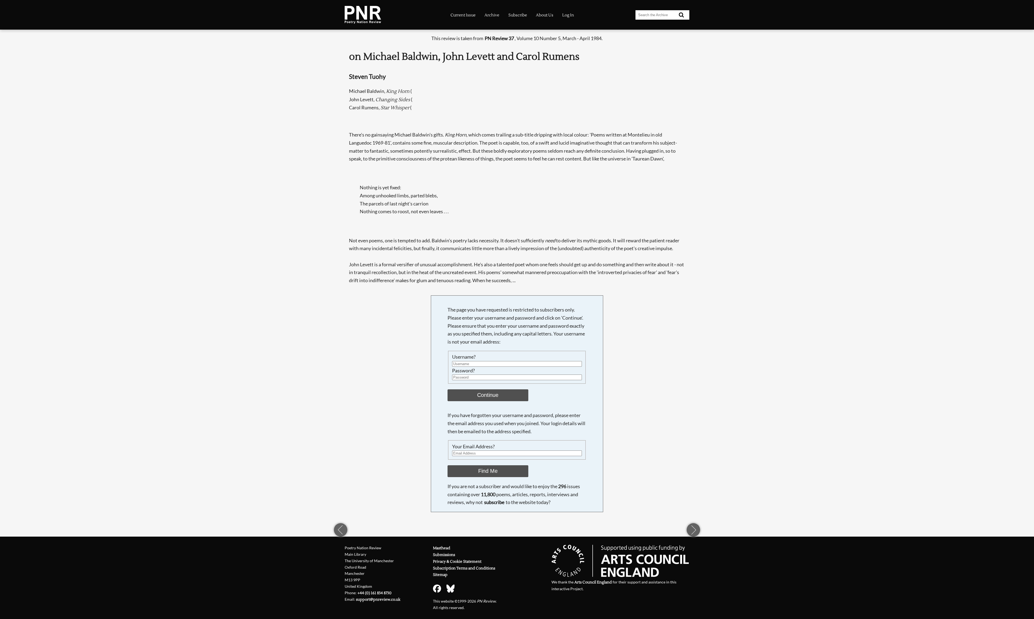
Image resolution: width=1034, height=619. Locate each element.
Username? (464, 357)
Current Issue (463, 15)
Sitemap (440, 574)
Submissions (444, 554)
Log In (568, 15)
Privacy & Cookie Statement (457, 561)
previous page (340, 530)
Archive (491, 15)
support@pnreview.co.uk (378, 599)
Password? (463, 370)
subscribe (494, 502)
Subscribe (517, 15)
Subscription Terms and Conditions (464, 568)
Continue (487, 395)
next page (693, 530)
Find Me (488, 471)
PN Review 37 (499, 38)
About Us (544, 15)
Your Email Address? (473, 446)
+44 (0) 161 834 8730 (374, 593)
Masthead (441, 548)
